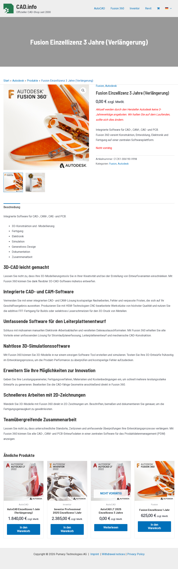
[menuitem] (168, 8)
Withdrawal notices (113, 554)
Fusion (100, 85)
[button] (170, 8)
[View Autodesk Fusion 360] (13, 182)
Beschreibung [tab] (11, 207)
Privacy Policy (136, 554)
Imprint (94, 554)
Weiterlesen (110, 527)
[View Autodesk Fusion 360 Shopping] (35, 182)
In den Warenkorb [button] (23, 529)
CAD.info (26, 6)
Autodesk (111, 85)
